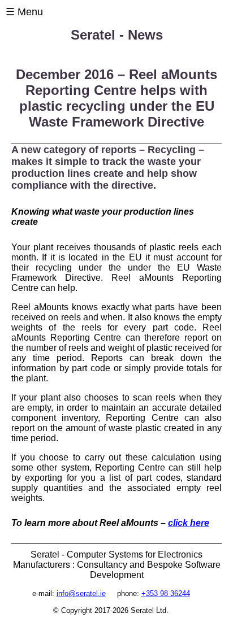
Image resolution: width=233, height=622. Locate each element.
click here (188, 523)
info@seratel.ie (81, 593)
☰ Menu (24, 12)
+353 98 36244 (165, 593)
